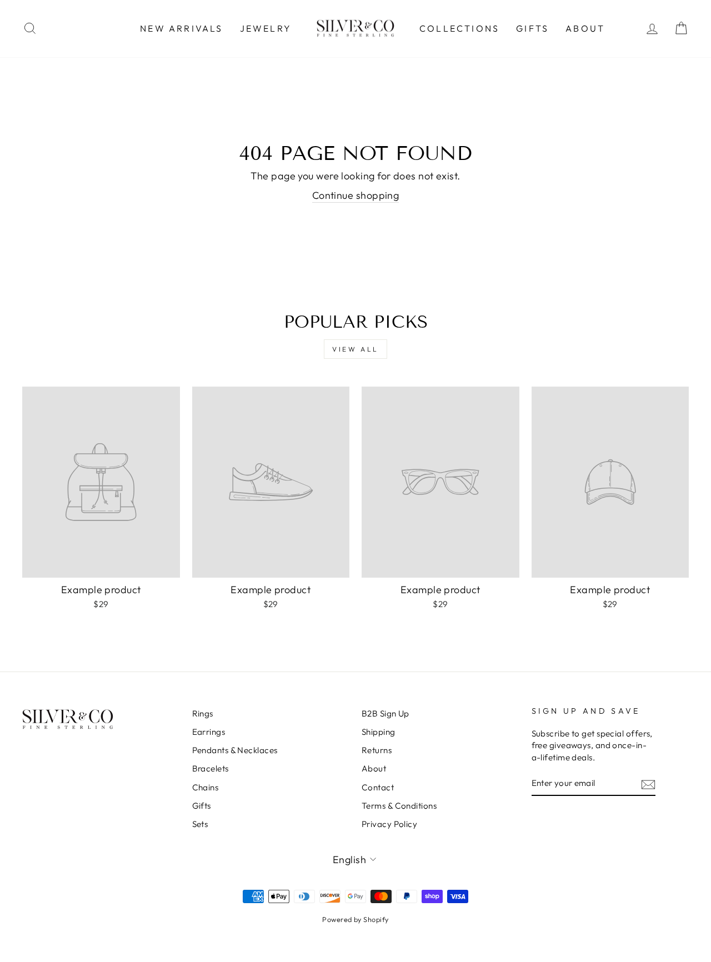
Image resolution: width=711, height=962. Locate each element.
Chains (205, 787)
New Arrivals (181, 28)
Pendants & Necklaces (235, 750)
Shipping (378, 731)
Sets (200, 824)
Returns (377, 750)
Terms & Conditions (399, 805)
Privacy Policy (389, 824)
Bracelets (210, 768)
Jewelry (266, 28)
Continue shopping (355, 195)
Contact (378, 787)
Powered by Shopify (355, 919)
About (585, 28)
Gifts (532, 28)
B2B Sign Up (385, 713)
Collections (459, 28)
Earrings (209, 731)
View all (355, 349)
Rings (202, 713)
